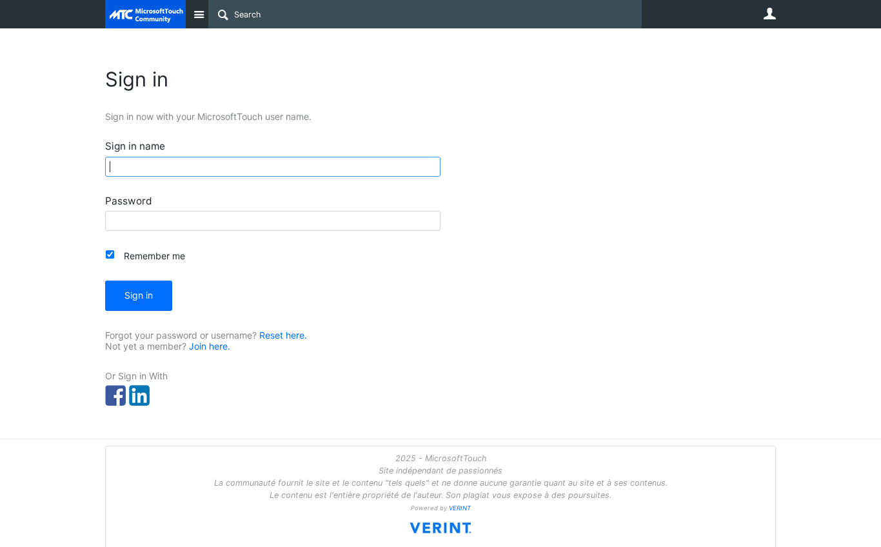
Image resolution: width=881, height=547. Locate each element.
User (769, 13)
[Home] (145, 14)
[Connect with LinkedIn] (139, 395)
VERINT (460, 508)
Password (128, 201)
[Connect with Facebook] (115, 395)
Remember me (154, 255)
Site (198, 14)
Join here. (209, 346)
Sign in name (135, 146)
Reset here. (283, 335)
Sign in (138, 295)
